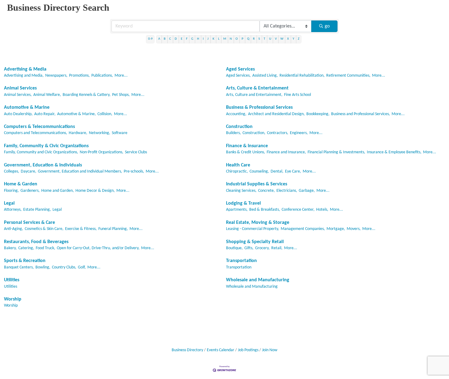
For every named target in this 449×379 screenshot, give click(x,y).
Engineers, (299, 133)
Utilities (11, 280)
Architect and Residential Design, (276, 114)
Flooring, (11, 191)
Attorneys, (13, 210)
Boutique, (234, 248)
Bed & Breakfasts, (264, 210)
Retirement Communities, (348, 76)
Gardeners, (30, 191)
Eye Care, (293, 171)
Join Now (269, 350)
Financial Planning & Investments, (336, 152)
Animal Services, (18, 95)
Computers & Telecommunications (39, 126)
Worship (12, 299)
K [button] (213, 39)
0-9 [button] (150, 39)
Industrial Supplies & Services (256, 184)
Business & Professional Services (259, 107)
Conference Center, (298, 210)
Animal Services (20, 88)
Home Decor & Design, (95, 191)
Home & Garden (20, 184)
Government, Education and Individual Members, (80, 171)
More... (121, 76)
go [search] (327, 26)
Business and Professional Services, (360, 114)
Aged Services (240, 69)
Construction (239, 126)
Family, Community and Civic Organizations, (41, 152)
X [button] (288, 39)
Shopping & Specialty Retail (255, 241)
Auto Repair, (45, 114)
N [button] (231, 39)
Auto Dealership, (18, 114)
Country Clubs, (64, 267)
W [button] (281, 39)
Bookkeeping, (318, 114)
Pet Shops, (121, 95)
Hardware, (78, 133)
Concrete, (266, 191)
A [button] (159, 39)
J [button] (208, 39)
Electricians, (286, 191)
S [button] (259, 39)
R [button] (254, 39)
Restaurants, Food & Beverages (36, 241)
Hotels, (322, 210)
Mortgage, (336, 229)
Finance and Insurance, (286, 152)
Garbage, (307, 191)
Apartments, (237, 210)
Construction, (254, 133)
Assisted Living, (265, 76)
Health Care (238, 165)
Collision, (104, 114)
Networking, (99, 133)
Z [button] (298, 39)
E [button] (181, 39)
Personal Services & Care (29, 222)
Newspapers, (56, 76)
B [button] (165, 39)
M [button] (224, 39)
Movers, (354, 229)
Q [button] (248, 39)
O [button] (236, 39)
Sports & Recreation (25, 260)
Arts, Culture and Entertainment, (254, 95)
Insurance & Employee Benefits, (394, 152)
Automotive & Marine (26, 107)
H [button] (198, 39)
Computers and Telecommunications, (35, 133)
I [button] (203, 39)
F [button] (187, 39)
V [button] (276, 39)
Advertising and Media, (24, 76)
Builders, (233, 133)
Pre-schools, (134, 171)
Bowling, (42, 267)
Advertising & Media (25, 69)
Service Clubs (136, 152)
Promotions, (79, 76)
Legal (9, 203)
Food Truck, (45, 248)
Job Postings (248, 350)
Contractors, (277, 133)
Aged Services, (238, 76)
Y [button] (293, 39)
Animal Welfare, (47, 95)
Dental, (277, 171)
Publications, (102, 76)
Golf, (82, 267)
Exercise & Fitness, (81, 229)
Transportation (241, 260)
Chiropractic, (237, 171)
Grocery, (262, 248)
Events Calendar (220, 350)
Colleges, (11, 171)
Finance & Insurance (247, 146)
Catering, (26, 248)
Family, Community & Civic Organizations (46, 146)
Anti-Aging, (13, 229)
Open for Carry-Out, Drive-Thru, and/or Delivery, (98, 248)
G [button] (192, 39)
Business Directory (187, 350)
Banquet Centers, (19, 267)
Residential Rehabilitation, (302, 76)
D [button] (176, 39)
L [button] (219, 39)
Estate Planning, (37, 210)
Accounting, (236, 114)
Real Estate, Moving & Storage (257, 222)
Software (119, 133)
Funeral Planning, (113, 229)
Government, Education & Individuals (43, 165)
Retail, (277, 248)
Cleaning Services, (241, 191)
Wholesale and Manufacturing (257, 280)
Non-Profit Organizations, (101, 152)
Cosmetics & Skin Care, (44, 229)
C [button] (170, 39)
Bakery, (10, 248)
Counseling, (259, 171)
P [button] (242, 39)
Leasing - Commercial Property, (252, 229)
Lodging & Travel (243, 203)
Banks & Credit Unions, (245, 152)
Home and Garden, (57, 191)
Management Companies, (303, 229)
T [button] (264, 39)
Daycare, (28, 171)
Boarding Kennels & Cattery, (87, 95)
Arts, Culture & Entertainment (257, 88)
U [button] (270, 39)
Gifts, (249, 248)
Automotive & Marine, (76, 114)
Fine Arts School (297, 95)
